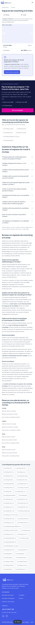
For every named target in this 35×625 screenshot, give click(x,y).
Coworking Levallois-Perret (10, 530)
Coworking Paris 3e (20, 491)
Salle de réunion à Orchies (9, 411)
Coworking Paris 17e (22, 483)
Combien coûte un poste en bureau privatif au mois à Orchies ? (17, 177)
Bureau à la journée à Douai (9, 453)
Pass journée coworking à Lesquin (11, 430)
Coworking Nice (23, 495)
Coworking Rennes (8, 499)
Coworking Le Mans (8, 561)
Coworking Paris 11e (8, 487)
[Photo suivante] (31, 34)
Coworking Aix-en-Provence (10, 515)
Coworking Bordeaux (22, 476)
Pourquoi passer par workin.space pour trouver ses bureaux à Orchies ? (17, 158)
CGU (32, 622)
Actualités (21, 595)
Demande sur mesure (8, 595)
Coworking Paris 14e (22, 507)
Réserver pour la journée (12, 72)
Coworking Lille (7, 491)
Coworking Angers (24, 538)
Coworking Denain (8, 140)
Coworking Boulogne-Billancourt (12, 526)
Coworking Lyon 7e (22, 534)
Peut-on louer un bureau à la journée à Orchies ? (17, 215)
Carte (24, 15)
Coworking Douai (7, 132)
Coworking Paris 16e (22, 499)
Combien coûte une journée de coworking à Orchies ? (17, 209)
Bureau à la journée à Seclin (9, 440)
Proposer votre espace (8, 601)
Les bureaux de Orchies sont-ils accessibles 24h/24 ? (17, 196)
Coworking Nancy (8, 557)
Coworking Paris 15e (8, 511)
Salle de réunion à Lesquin (9, 424)
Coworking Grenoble (23, 518)
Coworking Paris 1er (8, 503)
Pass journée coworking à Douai (10, 456)
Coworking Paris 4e (20, 569)
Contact (21, 598)
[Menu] (32, 2)
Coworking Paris (7, 468)
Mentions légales (24, 622)
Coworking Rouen (26, 530)
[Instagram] (6, 616)
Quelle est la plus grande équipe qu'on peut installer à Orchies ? (17, 183)
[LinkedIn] (3, 616)
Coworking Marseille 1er (9, 542)
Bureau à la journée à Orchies (10, 414)
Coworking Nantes (8, 480)
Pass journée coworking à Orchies (11, 417)
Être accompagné (17, 110)
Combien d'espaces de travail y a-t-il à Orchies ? (17, 164)
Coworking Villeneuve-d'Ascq (11, 136)
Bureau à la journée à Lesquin (10, 427)
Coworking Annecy (22, 565)
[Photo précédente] (4, 34)
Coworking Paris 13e (22, 522)
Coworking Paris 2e (8, 476)
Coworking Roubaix (8, 565)
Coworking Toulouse (23, 487)
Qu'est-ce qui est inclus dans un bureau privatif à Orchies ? (17, 190)
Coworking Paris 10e (22, 480)
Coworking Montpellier (9, 495)
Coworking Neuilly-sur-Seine (10, 546)
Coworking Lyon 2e (8, 534)
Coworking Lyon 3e (8, 507)
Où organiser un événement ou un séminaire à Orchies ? (17, 222)
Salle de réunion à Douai (8, 449)
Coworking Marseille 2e (9, 538)
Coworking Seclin (21, 129)
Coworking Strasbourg (24, 511)
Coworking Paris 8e (20, 468)
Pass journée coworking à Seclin (10, 443)
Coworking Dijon (7, 569)
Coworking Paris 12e (22, 503)
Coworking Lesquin (8, 129)
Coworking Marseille (8, 483)
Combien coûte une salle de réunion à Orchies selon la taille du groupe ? (17, 202)
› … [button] (10, 7)
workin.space (5, 7)
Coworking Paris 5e (23, 550)
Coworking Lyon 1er (8, 522)
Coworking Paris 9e (8, 472)
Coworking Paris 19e (8, 550)
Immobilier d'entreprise (8, 598)
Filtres (7, 15)
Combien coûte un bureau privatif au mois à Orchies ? (17, 171)
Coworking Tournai (21, 132)
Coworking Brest (7, 553)
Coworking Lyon (21, 472)
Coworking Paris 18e (8, 518)
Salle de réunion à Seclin (8, 437)
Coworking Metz (19, 553)
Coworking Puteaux (21, 557)
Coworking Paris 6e (22, 561)
